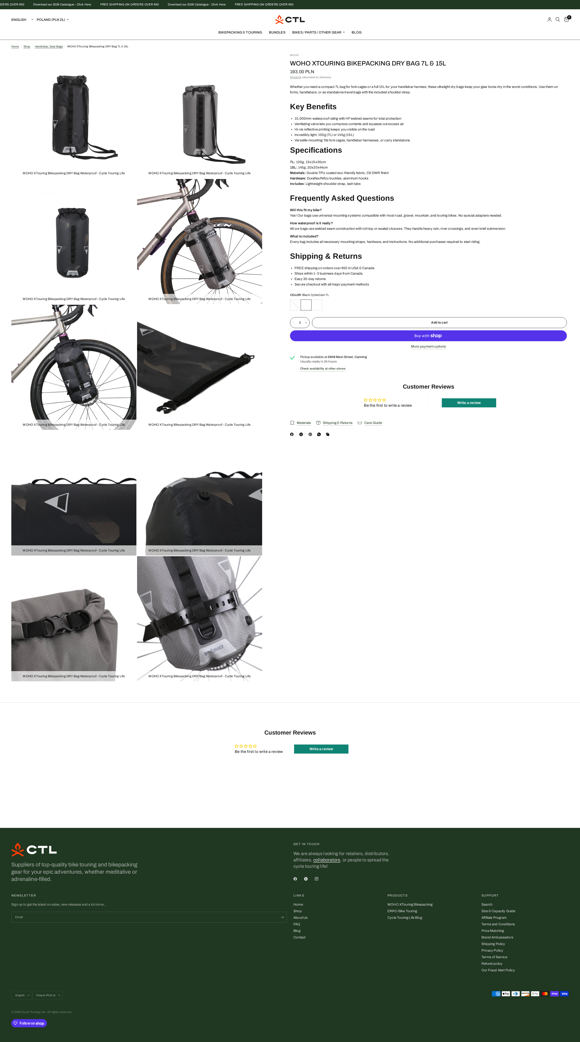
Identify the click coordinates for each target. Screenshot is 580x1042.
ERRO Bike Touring (402, 911)
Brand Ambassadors (497, 937)
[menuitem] (240, 32)
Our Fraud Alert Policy (498, 970)
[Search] (557, 19)
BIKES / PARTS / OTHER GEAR (316, 32)
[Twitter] (309, 879)
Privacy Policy (492, 950)
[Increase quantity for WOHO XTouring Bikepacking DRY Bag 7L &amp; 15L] (306, 322)
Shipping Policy (493, 944)
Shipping (295, 77)
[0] (565, 19)
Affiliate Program (494, 917)
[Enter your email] (282, 917)
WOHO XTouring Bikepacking (410, 904)
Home (15, 46)
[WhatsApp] (320, 434)
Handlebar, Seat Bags (49, 46)
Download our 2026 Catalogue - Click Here (39, 4)
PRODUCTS (397, 895)
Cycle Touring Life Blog (404, 917)
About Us (300, 917)
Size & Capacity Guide (498, 911)
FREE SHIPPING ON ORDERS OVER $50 (106, 4)
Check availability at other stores (323, 368)
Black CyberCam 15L (316, 305)
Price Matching (492, 931)
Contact (299, 937)
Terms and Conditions (498, 924)
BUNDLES (277, 32)
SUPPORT (490, 895)
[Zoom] (127, 62)
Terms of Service (494, 957)
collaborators (326, 859)
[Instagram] (320, 879)
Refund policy (492, 963)
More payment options (428, 346)
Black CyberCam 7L (306, 305)
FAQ (296, 924)
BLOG (357, 32)
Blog (296, 931)
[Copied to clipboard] (328, 434)
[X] (302, 434)
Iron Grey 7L (295, 305)
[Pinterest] (311, 434)
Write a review (469, 403)
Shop (27, 46)
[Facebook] (292, 434)
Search (486, 904)
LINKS (298, 895)
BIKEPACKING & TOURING (240, 32)
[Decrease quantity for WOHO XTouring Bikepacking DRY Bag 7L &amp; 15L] (293, 322)
